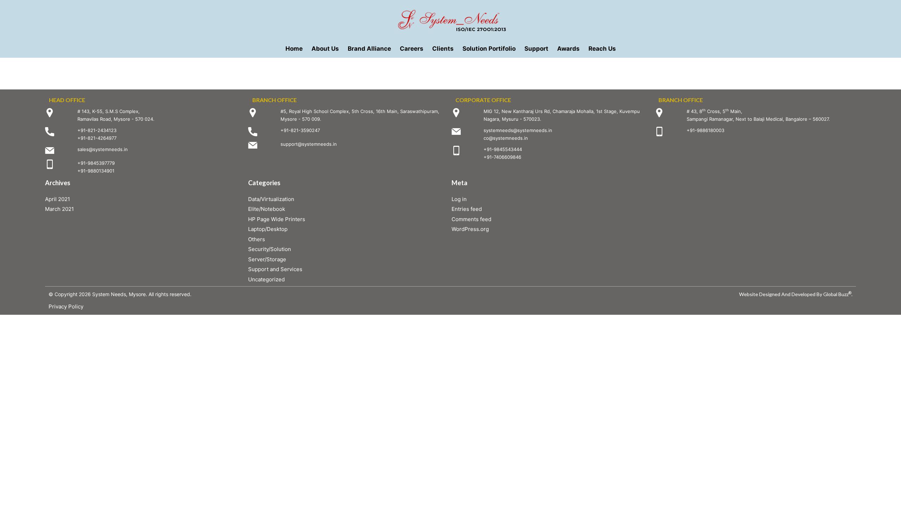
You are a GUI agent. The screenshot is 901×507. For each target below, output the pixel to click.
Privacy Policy (66, 306)
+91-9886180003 (705, 130)
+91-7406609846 (502, 157)
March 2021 (59, 209)
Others (256, 239)
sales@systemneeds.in (102, 149)
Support (536, 48)
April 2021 (57, 199)
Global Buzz (837, 294)
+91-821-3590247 (300, 130)
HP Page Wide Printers (276, 219)
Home (294, 48)
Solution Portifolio (489, 48)
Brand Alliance (369, 48)
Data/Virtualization (271, 199)
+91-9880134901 (95, 171)
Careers (411, 48)
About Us (325, 48)
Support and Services (275, 269)
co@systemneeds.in (506, 138)
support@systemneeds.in (309, 144)
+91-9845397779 (96, 163)
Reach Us (602, 48)
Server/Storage (267, 259)
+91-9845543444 (503, 149)
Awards (568, 48)
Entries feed (467, 209)
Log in (459, 199)
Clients (443, 48)
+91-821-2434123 (96, 130)
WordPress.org (470, 229)
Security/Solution (269, 249)
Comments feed (471, 219)
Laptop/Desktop (268, 229)
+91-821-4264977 (96, 138)
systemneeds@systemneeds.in (518, 130)
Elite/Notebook (266, 209)
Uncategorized (266, 279)
